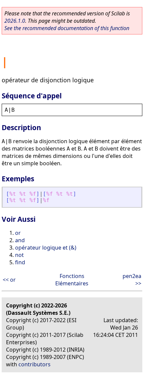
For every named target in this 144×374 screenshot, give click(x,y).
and (20, 240)
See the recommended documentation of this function (66, 28)
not (19, 255)
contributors (34, 364)
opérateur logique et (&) (45, 247)
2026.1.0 (14, 20)
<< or (9, 279)
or (18, 233)
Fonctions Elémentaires (71, 279)
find (20, 262)
